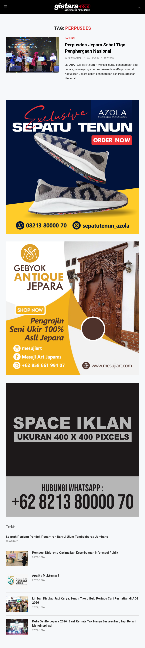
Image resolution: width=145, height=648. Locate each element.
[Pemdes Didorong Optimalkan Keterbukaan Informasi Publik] (17, 558)
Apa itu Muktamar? (45, 575)
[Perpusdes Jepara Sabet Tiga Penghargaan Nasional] (32, 55)
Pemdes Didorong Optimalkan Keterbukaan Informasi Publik (75, 552)
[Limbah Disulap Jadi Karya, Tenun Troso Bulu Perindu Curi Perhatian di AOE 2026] (17, 604)
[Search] (139, 7)
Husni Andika (74, 57)
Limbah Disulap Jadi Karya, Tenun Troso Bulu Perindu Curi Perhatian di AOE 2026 (85, 600)
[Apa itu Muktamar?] (17, 581)
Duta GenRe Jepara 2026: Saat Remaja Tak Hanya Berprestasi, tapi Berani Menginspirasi (84, 623)
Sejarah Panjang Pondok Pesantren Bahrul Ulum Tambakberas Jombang (57, 537)
